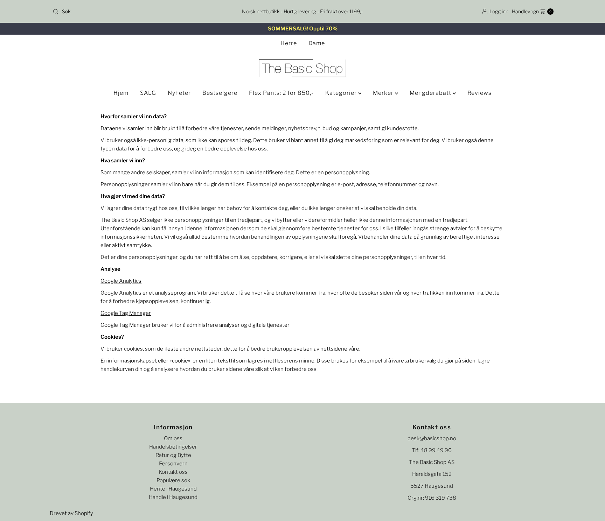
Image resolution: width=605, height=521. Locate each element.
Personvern (173, 463)
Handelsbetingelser (173, 447)
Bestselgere (219, 93)
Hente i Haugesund (173, 489)
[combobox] (132, 12)
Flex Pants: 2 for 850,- (281, 93)
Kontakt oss (173, 472)
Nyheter (179, 93)
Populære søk (173, 480)
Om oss (173, 438)
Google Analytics (120, 281)
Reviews (479, 93)
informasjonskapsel (132, 361)
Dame (316, 43)
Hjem (120, 93)
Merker (384, 93)
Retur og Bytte (173, 455)
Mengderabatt (431, 93)
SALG (148, 93)
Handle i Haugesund (173, 497)
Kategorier (341, 93)
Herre (288, 43)
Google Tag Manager (125, 313)
